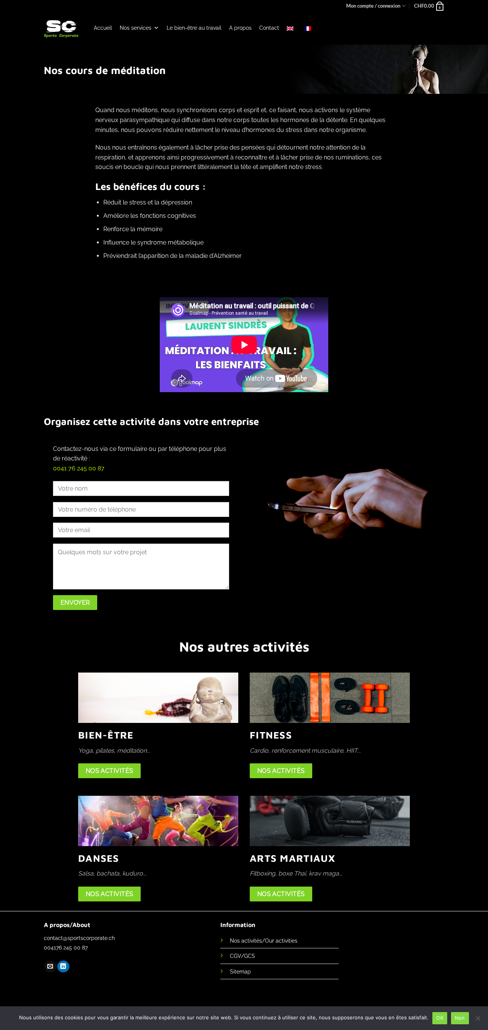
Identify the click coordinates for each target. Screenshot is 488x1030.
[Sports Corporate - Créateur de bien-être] (61, 28)
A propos (240, 28)
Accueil (103, 28)
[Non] (477, 1020)
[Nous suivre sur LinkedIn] (63, 967)
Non (460, 1018)
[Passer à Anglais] (291, 27)
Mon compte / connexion (373, 6)
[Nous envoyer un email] (50, 967)
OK (439, 1018)
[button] (429, 5)
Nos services (135, 28)
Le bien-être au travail (194, 28)
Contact (269, 28)
